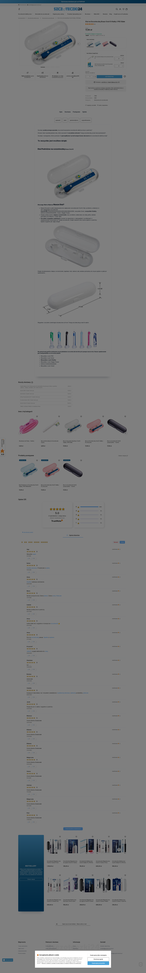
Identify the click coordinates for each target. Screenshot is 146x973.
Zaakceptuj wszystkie (98, 963)
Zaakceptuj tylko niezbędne (98, 955)
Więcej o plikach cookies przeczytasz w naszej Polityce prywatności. (61, 963)
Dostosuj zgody (98, 959)
